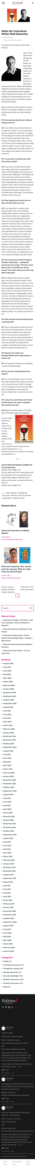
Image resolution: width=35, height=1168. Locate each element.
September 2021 (9, 878)
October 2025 (8, 700)
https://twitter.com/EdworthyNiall (6, 428)
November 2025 (9, 696)
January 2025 (8, 733)
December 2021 (9, 867)
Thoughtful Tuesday (13, 969)
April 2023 (7, 809)
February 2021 (8, 904)
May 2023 (7, 805)
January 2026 (8, 689)
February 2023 (9, 816)
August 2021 (8, 882)
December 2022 (9, 824)
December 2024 (9, 736)
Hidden (7, 961)
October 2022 (8, 831)
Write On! (14, 495)
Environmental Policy (17, 1163)
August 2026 (8, 663)
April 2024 (7, 765)
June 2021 (7, 889)
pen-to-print (6, 495)
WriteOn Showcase (13, 983)
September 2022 (9, 835)
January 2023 (8, 820)
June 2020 (7, 933)
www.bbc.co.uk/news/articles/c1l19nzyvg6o (15, 1095)
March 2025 (7, 725)
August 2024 (8, 751)
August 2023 (8, 794)
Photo (7, 1070)
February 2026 (9, 685)
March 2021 (7, 900)
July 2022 (7, 842)
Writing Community (18, 498)
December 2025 (9, 693)
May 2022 (7, 849)
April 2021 (7, 896)
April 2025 (7, 722)
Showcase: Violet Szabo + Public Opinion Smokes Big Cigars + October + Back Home (17, 638)
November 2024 (9, 740)
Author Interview (11, 493)
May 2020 (7, 936)
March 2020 (8, 944)
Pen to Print (9, 1027)
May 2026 (7, 674)
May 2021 (6, 893)
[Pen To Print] (17, 3)
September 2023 (9, 791)
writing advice (6, 498)
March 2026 (8, 682)
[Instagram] (9, 1007)
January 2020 (8, 951)
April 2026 (7, 678)
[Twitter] (3, 1007)
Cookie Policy (28, 1163)
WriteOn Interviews (15, 40)
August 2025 (8, 707)
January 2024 (8, 776)
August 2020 (8, 926)
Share (12, 1073)
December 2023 (9, 780)
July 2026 (7, 667)
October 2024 (8, 744)
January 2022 (8, 864)
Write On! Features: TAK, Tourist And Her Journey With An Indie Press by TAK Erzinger (16, 569)
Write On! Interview (24, 495)
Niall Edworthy (22, 493)
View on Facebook (5, 1073)
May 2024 (7, 762)
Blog (6, 987)
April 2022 (7, 853)
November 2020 (9, 915)
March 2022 (7, 856)
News (6, 40)
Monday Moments (12, 972)
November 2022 (9, 827)
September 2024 (10, 747)
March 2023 (7, 813)
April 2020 (7, 940)
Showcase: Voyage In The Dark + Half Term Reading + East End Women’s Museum (17, 622)
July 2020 (7, 929)
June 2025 (7, 714)
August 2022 (8, 838)
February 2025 (9, 729)
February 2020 (9, 947)
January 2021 (8, 907)
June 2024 (7, 758)
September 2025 (9, 703)
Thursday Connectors (13, 965)
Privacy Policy (5, 1163)
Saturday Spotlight (13, 976)
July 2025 (7, 711)
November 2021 (9, 871)
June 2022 (7, 846)
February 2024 (9, 773)
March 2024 (8, 769)
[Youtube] (12, 1007)
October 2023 (8, 787)
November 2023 (9, 784)
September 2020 (10, 922)
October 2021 (8, 875)
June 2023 (7, 802)
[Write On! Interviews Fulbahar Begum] (17, 519)
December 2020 (9, 911)
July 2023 (7, 798)
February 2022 (9, 860)
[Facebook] (6, 1007)
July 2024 (7, 754)
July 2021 (6, 886)
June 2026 (7, 671)
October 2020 (8, 918)
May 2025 (7, 718)
